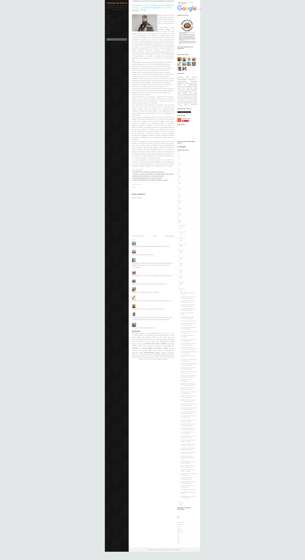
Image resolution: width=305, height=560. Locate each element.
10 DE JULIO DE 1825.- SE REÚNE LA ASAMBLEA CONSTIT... (188, 392)
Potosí (108, 28)
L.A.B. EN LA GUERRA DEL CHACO (188, 321)
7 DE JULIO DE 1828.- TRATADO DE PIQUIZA (188, 293)
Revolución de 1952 (146, 357)
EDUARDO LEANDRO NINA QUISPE (142, 255)
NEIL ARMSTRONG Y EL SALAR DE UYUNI (188, 356)
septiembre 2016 (183, 244)
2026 (179, 156)
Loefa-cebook (178, 549)
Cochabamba (110, 22)
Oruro (108, 24)
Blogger (165, 359)
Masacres (135, 353)
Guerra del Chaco (152, 343)
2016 (179, 219)
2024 (179, 168)
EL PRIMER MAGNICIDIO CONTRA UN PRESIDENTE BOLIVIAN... (189, 482)
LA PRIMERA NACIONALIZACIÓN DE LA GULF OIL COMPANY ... (188, 324)
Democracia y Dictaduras (143, 335)
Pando (108, 33)
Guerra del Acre (136, 344)
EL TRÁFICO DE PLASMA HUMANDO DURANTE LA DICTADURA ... (188, 297)
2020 (179, 194)
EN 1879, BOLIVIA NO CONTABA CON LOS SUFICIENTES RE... (188, 340)
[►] (188, 154)
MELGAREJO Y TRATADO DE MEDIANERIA (186, 380)
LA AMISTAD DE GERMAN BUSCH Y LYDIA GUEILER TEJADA (188, 368)
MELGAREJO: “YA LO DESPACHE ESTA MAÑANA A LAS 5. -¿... (189, 372)
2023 (179, 175)
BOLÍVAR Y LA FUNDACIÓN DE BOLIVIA (187, 313)
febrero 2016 (182, 288)
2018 (179, 206)
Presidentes (138, 184)
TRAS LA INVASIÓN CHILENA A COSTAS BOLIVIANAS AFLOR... (188, 429)
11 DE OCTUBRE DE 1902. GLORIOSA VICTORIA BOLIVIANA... (188, 497)
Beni (107, 31)
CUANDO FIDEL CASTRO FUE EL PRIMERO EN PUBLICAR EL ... (187, 449)
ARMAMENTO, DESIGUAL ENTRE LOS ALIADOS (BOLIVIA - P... (189, 474)
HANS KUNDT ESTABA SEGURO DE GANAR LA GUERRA (188, 441)
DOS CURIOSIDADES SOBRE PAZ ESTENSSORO (187, 336)
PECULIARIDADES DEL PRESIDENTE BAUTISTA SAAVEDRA (188, 328)
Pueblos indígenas (185, 98)
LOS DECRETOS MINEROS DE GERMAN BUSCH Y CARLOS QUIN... (189, 348)
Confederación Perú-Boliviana (167, 333)
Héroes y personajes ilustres (146, 348)
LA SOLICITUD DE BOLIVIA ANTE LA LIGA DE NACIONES (188, 432)
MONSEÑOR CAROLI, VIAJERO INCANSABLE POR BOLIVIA (149, 284)
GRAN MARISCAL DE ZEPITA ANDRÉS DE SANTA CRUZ (189, 360)
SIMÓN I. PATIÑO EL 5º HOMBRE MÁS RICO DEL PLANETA (188, 416)
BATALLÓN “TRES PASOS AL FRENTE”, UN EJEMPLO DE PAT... (189, 332)
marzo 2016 (182, 282)
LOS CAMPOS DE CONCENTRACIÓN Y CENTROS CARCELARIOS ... (188, 408)
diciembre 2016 (182, 225)
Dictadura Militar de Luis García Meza (158, 337)
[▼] (188, 217)
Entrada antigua (169, 236)
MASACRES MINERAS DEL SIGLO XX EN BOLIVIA (147, 178)
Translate (199, 9)
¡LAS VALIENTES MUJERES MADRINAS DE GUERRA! (186, 478)
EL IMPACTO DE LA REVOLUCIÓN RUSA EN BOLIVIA (148, 172)
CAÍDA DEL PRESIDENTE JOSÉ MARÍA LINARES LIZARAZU (150, 180)
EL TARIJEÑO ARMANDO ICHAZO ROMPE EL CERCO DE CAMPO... (188, 445)
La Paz (108, 17)
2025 (179, 162)
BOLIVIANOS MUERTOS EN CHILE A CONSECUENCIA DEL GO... (188, 437)
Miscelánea (149, 352)
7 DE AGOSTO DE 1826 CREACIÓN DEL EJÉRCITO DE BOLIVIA (150, 246)
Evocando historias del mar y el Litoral (145, 339)
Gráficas (165, 339)
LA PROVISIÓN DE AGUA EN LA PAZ (188, 489)
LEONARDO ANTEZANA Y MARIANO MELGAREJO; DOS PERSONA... (188, 400)
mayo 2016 (181, 269)
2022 (179, 181)
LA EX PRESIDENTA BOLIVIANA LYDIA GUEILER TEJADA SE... (189, 352)
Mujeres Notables (167, 353)
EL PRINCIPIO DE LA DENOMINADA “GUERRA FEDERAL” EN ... (188, 309)
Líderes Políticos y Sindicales (161, 350)
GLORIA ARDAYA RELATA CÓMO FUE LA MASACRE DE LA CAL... (188, 344)
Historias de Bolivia (116, 3)
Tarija (108, 26)
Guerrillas (167, 346)
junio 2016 (181, 263)
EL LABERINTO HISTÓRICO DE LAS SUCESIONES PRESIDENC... (188, 424)
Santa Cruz (109, 20)
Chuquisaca (109, 15)
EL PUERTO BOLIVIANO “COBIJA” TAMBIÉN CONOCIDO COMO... (187, 317)
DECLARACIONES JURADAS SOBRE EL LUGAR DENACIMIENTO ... (189, 364)
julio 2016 (181, 257)
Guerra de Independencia (161, 341)
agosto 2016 (182, 250)
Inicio (154, 236)
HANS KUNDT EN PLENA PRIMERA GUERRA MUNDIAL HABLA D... (188, 376)
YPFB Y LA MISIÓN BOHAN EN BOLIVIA (144, 328)
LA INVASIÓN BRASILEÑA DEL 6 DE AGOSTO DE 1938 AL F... (188, 462)
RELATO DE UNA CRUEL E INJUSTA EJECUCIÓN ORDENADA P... (188, 412)
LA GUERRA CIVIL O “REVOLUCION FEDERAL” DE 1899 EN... (188, 470)
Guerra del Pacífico (191, 83)
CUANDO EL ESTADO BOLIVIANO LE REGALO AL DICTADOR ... (188, 420)
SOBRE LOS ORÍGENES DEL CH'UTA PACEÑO (145, 292)
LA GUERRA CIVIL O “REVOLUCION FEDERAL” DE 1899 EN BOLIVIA (152, 275)
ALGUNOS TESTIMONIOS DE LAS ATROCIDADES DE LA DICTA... (187, 305)
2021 (179, 187)
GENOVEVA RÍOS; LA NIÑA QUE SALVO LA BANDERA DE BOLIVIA (151, 301)
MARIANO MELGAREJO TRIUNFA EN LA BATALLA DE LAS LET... (188, 396)
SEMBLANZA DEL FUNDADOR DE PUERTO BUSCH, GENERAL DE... (188, 384)
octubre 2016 (182, 238)
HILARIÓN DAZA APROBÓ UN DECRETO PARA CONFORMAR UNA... (187, 458)
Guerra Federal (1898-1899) (151, 346)
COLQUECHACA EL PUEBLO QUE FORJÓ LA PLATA (188, 486)
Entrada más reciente (138, 236)
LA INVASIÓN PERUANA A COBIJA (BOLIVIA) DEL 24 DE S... (188, 301)
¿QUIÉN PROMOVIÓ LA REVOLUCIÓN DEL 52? (188, 493)
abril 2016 (181, 276)
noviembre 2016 (183, 231)
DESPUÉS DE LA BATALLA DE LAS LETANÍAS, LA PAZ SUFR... (188, 388)
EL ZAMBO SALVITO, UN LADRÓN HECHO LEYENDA (148, 309)
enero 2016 (182, 502)
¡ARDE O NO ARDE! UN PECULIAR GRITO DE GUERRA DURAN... (188, 466)
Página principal (180, 522)
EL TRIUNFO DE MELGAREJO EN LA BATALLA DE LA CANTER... (188, 453)
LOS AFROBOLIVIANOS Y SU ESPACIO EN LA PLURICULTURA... (188, 404)
